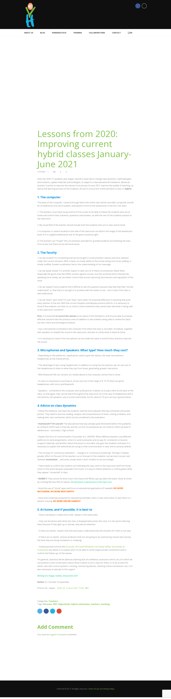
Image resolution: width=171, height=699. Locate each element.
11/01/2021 (41, 172)
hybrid (74, 604)
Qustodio (70, 546)
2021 (55, 604)
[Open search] (145, 33)
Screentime (42, 549)
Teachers (53, 601)
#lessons (47, 604)
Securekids (117, 546)
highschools (64, 604)
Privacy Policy (108, 689)
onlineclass (84, 604)
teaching (105, 604)
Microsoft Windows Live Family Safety (93, 546)
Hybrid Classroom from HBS (73, 588)
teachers (95, 604)
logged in (54, 634)
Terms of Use (93, 689)
